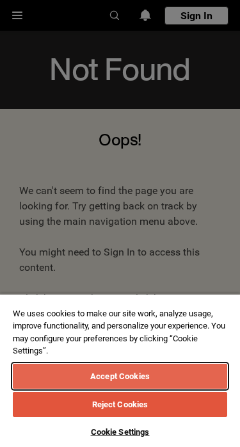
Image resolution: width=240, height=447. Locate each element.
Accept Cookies (120, 376)
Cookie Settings (120, 432)
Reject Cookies (120, 404)
